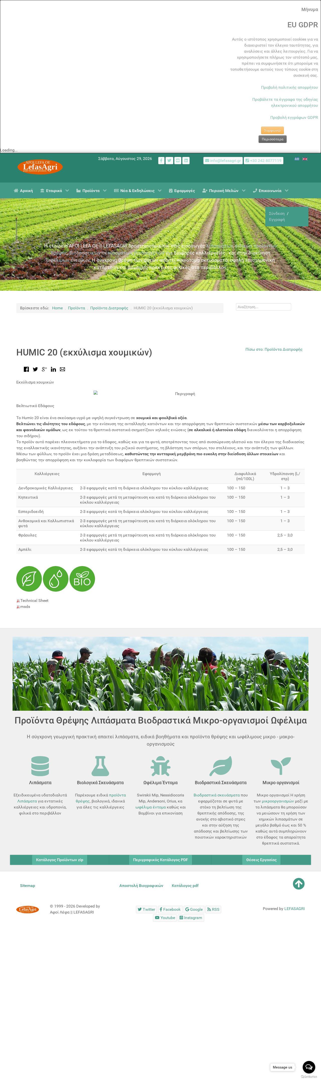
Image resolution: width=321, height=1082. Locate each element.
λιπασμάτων (219, 246)
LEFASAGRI (294, 908)
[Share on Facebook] (26, 369)
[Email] (62, 369)
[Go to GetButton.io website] (309, 1076)
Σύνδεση (277, 213)
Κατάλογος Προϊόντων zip (59, 859)
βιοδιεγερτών (149, 253)
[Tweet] (35, 369)
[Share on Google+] (44, 369)
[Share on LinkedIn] (53, 369)
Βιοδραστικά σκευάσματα (217, 795)
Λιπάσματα (27, 801)
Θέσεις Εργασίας (261, 859)
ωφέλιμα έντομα (150, 807)
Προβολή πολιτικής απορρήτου (289, 87)
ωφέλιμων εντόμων (67, 260)
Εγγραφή (277, 219)
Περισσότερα (272, 139)
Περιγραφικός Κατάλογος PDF (160, 859)
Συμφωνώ (272, 130)
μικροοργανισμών (278, 801)
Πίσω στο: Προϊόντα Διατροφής (274, 349)
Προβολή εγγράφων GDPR (294, 117)
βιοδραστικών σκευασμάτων (100, 253)
